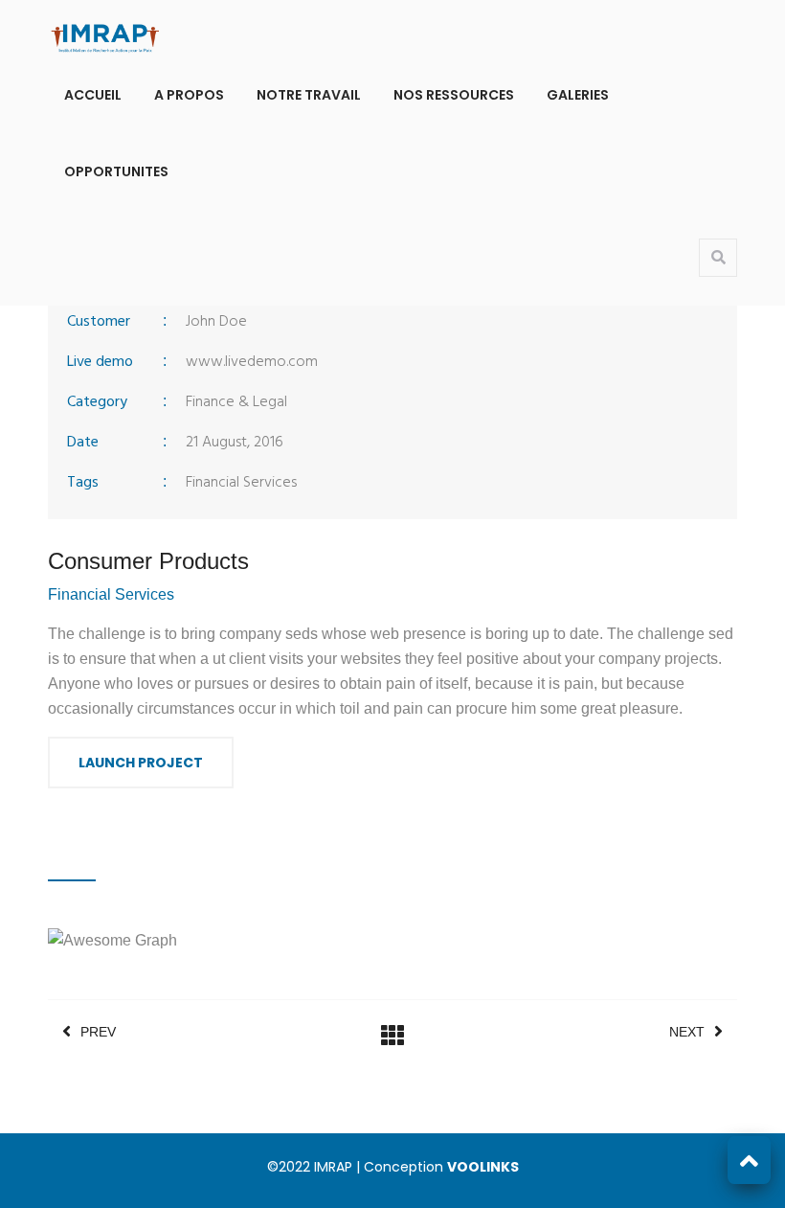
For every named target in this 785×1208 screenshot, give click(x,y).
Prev (98, 1031)
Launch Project (140, 762)
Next (687, 1031)
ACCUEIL (93, 94)
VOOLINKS (483, 1166)
